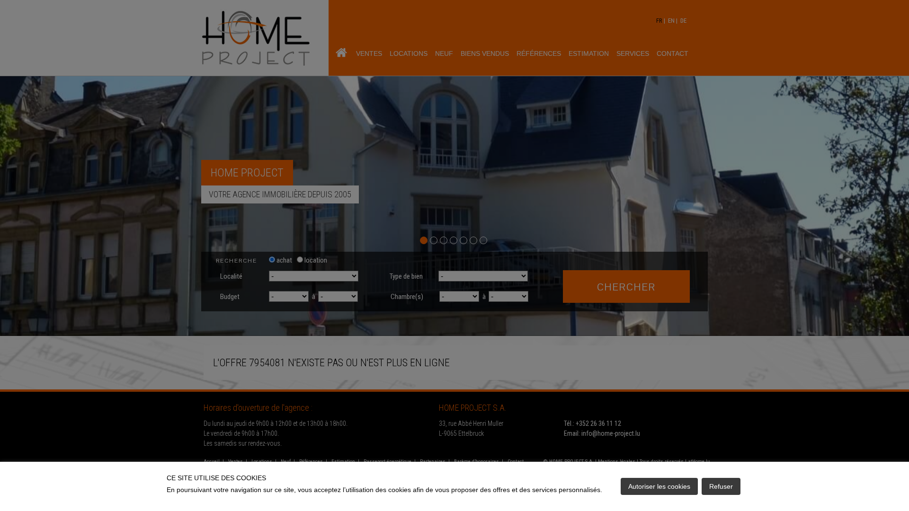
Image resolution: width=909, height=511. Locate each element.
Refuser (721, 486)
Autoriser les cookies (659, 486)
